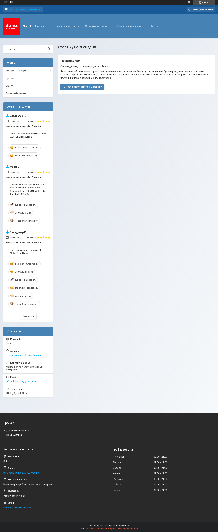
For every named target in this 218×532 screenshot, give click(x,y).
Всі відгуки (28, 316)
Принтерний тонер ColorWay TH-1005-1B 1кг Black (26, 251)
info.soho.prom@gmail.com (21, 381)
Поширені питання (16, 93)
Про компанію (14, 435)
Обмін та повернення (129, 26)
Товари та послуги (64, 26)
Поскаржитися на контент (98, 529)
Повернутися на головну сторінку (84, 86)
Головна (40, 26)
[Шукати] (49, 49)
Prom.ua (125, 525)
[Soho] (11, 26)
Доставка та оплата (96, 26)
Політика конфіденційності (125, 529)
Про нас (10, 78)
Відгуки (10, 85)
